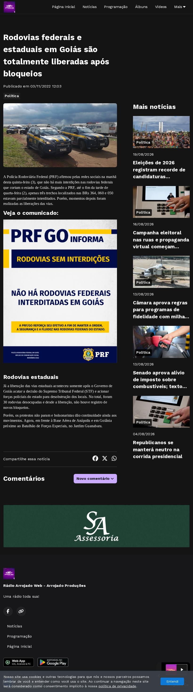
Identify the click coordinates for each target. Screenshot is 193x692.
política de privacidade (117, 686)
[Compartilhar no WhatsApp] (114, 459)
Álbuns (141, 6)
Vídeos (161, 6)
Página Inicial (63, 6)
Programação (115, 6)
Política (12, 96)
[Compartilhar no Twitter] (105, 459)
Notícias (89, 6)
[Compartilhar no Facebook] (95, 459)
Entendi (172, 681)
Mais (178, 6)
